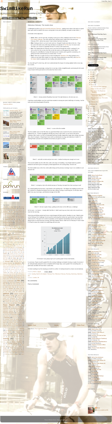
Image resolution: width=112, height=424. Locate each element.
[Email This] (45, 272)
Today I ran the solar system (98, 88)
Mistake (4, 280)
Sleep (15, 320)
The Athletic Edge (16, 333)
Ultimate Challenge (17, 341)
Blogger (65, 419)
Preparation (21, 300)
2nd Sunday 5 (10, 207)
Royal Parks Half (15, 314)
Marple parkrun (6, 278)
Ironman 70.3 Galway (97, 375)
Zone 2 (22, 354)
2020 (91, 74)
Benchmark (20, 213)
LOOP (19, 274)
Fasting (13, 239)
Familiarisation (6, 239)
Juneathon (18, 263)
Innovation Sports (7, 259)
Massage (13, 278)
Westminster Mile (18, 349)
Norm (98, 408)
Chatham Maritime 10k (19, 222)
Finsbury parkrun (6, 241)
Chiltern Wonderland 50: (98, 214)
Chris (7, 225)
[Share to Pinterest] (51, 272)
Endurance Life (14, 238)
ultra (4, 343)
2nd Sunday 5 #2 (96, 257)
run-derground (13, 316)
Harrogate (14, 249)
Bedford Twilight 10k (7, 213)
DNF (4, 236)
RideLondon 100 (96, 329)
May (92, 80)
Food (22, 241)
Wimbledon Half (8, 352)
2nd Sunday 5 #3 (96, 267)
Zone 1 (17, 354)
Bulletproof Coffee (9, 219)
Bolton (22, 216)
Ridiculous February (60, 274)
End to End (7, 238)
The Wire (66, 44)
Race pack (10, 303)
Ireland (22, 259)
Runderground (21, 316)
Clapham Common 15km (98, 344)
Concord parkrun (6, 230)
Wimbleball (6, 351)
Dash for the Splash (41, 274)
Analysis (20, 208)
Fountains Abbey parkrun (11, 242)
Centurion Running (8, 222)
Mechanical (20, 278)
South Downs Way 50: (98, 208)
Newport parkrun (11, 285)
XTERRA (11, 354)
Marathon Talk (19, 277)
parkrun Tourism (10, 295)
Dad (11, 235)
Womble (18, 352)
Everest (21, 238)
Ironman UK (95, 372)
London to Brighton (13, 270)
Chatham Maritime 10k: (98, 204)
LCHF (12, 267)
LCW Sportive (95, 306)
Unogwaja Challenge (13, 343)
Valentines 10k (64, 55)
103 (4, 207)
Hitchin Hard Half (18, 252)
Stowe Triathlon (96, 366)
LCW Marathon (96, 309)
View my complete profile (101, 410)
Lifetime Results (14, 18)
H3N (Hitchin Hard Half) (98, 260)
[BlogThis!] (47, 272)
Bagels (12, 211)
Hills (10, 252)
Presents (7, 301)
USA (21, 343)
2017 (91, 78)
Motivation (11, 280)
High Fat (22, 250)
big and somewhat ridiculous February (51, 28)
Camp (11, 220)
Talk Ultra (8, 330)
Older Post (80, 325)
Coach (16, 227)
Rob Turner (19, 311)
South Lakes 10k (96, 178)
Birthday (5, 214)
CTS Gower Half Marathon (99, 318)
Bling (22, 18)
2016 (91, 106)
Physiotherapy (6, 300)
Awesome (5, 211)
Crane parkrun (10, 231)
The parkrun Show (14, 335)
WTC (23, 352)
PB (13, 296)
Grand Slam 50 (11, 247)
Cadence (5, 220)
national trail (11, 282)
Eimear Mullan (14, 236)
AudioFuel (20, 210)
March (93, 84)
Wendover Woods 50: (98, 217)
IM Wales (13, 258)
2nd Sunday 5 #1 (96, 251)
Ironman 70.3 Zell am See (99, 335)
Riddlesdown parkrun (8, 309)
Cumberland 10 (18, 233)
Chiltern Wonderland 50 (98, 240)
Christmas (22, 225)
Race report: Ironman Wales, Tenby (15, 121)
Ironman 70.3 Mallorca (98, 293)
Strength (6, 328)
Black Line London (12, 214)
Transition (5, 340)
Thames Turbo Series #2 (98, 363)
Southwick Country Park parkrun (15, 322)
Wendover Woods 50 (8, 349)
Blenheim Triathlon (11, 216)
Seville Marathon (96, 228)
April (92, 82)
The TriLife (10, 336)
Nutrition (11, 288)
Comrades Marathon (17, 228)
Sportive (5, 325)
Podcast (14, 300)
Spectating (20, 323)
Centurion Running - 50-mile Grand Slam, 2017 (98, 95)
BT (23, 217)
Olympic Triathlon (18, 290)
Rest (12, 308)
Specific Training (12, 324)
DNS (8, 236)
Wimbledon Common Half (99, 270)
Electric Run (21, 236)
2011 (91, 117)
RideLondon (19, 309)
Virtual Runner (11, 346)
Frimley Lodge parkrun (19, 244)
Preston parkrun (14, 301)
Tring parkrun (19, 340)
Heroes (17, 250)
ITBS (15, 261)
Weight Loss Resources (16, 348)
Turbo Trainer (6, 341)
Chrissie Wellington (14, 225)
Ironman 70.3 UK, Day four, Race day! (15, 154)
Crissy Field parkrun (18, 231)
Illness (16, 253)
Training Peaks (18, 338)
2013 (91, 113)
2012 (91, 115)
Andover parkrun (6, 210)
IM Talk (12, 256)
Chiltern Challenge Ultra (98, 237)
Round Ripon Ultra (20, 312)
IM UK (18, 256)
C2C (21, 219)
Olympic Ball (19, 288)
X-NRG (6, 354)
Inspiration (16, 259)
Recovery (20, 306)
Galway (6, 245)
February (93, 101)
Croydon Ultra (7, 233)
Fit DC (13, 241)
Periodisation (12, 298)
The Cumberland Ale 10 (98, 276)
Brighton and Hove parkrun (15, 217)
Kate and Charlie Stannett (8, 264)
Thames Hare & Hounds (17, 330)
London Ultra (13, 272)
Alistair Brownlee (13, 208)
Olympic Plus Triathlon (7, 290)
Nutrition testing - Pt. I (15, 110)
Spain (4, 323)
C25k (17, 219)
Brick (6, 217)
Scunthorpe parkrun (9, 319)
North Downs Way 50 (10, 287)
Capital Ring (18, 221)
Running (68, 274)
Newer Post (32, 325)
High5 (6, 252)
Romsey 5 (94, 198)
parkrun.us (20, 295)
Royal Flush (7, 314)
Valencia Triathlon (6, 344)
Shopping (10, 320)
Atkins (14, 210)
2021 (91, 72)
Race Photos (18, 303)
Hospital (11, 253)
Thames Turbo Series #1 (98, 360)
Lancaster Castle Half (98, 279)
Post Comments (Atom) (41, 328)
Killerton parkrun (6, 266)
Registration (6, 308)
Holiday (5, 253)
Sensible (17, 319)
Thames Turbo (7, 332)
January (93, 104)
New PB (5, 283)
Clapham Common (9, 227)
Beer (15, 213)
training (6, 338)
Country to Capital (16, 230)
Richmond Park (18, 308)
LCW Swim (94, 302)
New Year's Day (14, 283)
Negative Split (19, 282)
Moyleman (94, 201)
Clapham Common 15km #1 (99, 287)
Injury (20, 258)
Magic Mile (13, 275)
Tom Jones (19, 336)
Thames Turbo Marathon (98, 347)
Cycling (34, 274)
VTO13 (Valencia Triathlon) (99, 338)
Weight (5, 348)
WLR (14, 352)
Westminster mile (96, 254)
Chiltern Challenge (9, 224)
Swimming (73, 274)
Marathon (11, 277)
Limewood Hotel (13, 269)
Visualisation (19, 346)
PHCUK (20, 298)
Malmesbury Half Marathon (99, 341)
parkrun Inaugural (19, 293)
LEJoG (6, 269)
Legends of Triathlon (20, 267)
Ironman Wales (96, 379)
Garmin (11, 245)
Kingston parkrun (14, 266)
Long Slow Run (12, 274)
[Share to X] (48, 272)
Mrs (34, 18)
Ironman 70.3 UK (96, 299)
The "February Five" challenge (99, 86)
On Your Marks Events (9, 291)
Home (5, 18)
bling (18, 216)
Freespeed (9, 244)
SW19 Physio (13, 328)
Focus (18, 241)
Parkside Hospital (6, 296)
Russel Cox (15, 317)
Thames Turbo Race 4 (98, 332)
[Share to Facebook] (50, 272)
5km (17, 207)
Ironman (7, 261)
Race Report (9, 305)
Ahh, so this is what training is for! (15, 132)
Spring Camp (11, 325)
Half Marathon (19, 247)
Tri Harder (12, 340)
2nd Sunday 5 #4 (96, 273)
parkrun (28, 18)
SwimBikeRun (16, 8)
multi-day (5, 282)
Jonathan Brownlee (7, 263)
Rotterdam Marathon (8, 312)
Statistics (14, 327)
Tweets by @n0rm (8, 104)
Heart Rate (21, 249)
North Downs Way (20, 285)
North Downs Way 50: (98, 211)
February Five (51, 274)
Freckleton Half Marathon (99, 234)
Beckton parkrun (19, 211)
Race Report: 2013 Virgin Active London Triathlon (16, 143)
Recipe (13, 306)
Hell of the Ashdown (9, 250)
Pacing (20, 291)
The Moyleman (96, 231)
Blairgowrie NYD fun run (98, 225)
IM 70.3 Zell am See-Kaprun (15, 255)
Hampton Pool (6, 249)
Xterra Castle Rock (97, 175)
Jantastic (20, 261)
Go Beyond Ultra (18, 245)
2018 (91, 76)
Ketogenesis (19, 264)
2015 (91, 109)
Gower (4, 247)
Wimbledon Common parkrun (17, 351)
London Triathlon (96, 326)
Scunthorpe (21, 317)
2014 (91, 111)
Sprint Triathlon (19, 325)
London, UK (36, 277)
